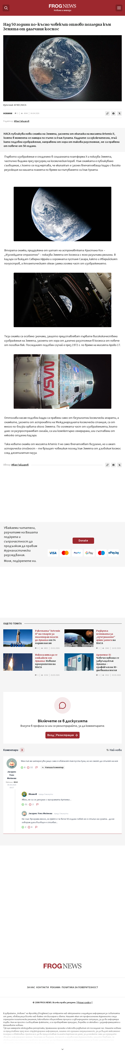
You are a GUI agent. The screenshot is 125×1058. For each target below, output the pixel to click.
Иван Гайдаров (21, 121)
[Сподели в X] (119, 113)
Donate (83, 541)
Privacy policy (84, 1002)
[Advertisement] (62, 898)
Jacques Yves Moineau (11, 775)
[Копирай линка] (107, 113)
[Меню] (119, 8)
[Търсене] (6, 8)
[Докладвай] (36, 767)
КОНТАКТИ (42, 987)
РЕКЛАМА (55, 987)
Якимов (32, 794)
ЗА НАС (31, 987)
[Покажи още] (62, 1049)
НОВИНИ (7, 113)
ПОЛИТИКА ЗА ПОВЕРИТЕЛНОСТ (80, 987)
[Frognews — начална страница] (63, 966)
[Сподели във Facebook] (113, 113)
